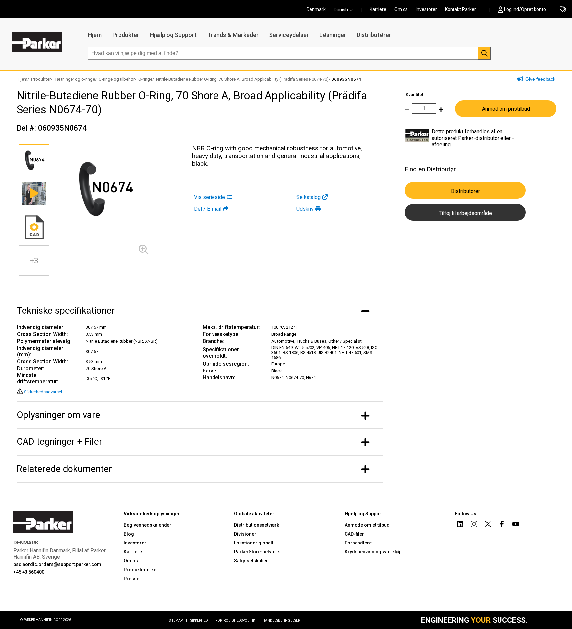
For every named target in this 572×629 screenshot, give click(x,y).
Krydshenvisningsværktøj (372, 551)
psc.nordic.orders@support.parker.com (57, 564)
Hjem (95, 34)
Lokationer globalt (253, 542)
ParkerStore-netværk (257, 551)
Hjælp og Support (173, 34)
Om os (401, 9)
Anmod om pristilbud (506, 109)
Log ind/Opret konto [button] (525, 9)
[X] (488, 525)
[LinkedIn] (460, 525)
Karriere (378, 9)
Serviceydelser (289, 34)
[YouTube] (515, 525)
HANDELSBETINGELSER (281, 620)
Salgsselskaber (251, 560)
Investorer (426, 9)
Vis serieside (209, 197)
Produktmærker (141, 569)
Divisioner (245, 534)
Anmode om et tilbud (367, 525)
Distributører (374, 34)
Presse (131, 578)
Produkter (125, 34)
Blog (129, 534)
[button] (345, 9)
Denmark (316, 9)
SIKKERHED (201, 620)
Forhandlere (358, 542)
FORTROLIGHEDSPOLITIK (237, 620)
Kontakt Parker (460, 9)
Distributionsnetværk (256, 525)
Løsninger (332, 34)
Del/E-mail (207, 209)
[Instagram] (474, 525)
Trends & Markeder (233, 34)
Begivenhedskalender (147, 525)
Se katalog (308, 197)
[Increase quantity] (439, 113)
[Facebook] (502, 525)
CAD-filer (354, 534)
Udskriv (305, 209)
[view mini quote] (563, 10)
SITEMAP (178, 620)
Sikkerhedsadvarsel (43, 391)
